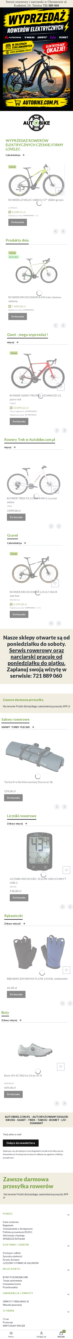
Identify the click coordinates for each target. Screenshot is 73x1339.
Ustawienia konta (12, 1284)
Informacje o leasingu (14, 1235)
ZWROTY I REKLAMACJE (16, 1301)
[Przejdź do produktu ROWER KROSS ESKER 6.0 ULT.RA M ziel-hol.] (35, 570)
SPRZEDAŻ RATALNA (14, 1238)
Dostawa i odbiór (12, 1253)
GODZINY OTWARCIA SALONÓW (20, 1263)
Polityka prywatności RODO (17, 1232)
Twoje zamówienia (12, 1280)
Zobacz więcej (9, 1020)
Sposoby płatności (12, 1256)
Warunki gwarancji (12, 1304)
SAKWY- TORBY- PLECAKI (15, 727)
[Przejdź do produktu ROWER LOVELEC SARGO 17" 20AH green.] (36, 180)
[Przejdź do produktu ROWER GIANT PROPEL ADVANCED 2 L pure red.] (38, 371)
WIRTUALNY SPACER (14, 1325)
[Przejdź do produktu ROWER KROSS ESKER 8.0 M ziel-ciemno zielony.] (36, 272)
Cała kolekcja (13, 155)
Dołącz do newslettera (21, 1142)
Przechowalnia (10, 1287)
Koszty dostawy (11, 1259)
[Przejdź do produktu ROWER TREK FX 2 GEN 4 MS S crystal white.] (33, 475)
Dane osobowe (11, 1222)
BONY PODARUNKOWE (15, 1277)
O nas (6, 1319)
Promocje (8, 1322)
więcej (10, 342)
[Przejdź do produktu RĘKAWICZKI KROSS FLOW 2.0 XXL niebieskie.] (39, 953)
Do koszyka (17, 222)
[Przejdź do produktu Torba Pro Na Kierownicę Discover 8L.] (35, 757)
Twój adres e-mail (12, 1134)
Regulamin (8, 1225)
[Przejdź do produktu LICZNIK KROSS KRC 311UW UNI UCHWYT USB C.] (41, 853)
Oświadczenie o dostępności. (18, 1228)
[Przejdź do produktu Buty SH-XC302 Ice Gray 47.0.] (35, 1050)
